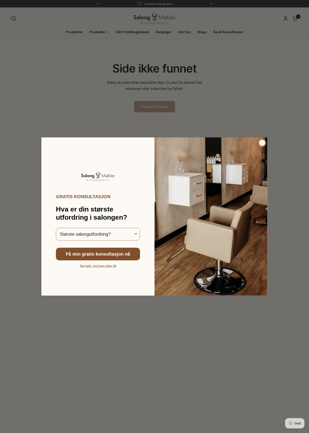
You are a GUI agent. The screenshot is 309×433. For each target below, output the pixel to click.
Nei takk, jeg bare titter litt (98, 266)
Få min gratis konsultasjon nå (98, 254)
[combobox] (96, 234)
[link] (98, 176)
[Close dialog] (262, 143)
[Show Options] (135, 234)
